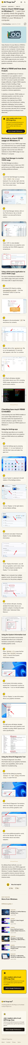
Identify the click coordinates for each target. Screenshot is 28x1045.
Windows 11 (11, 6)
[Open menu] (21, 2)
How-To (18, 6)
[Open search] (24, 2)
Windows (4, 6)
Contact (8, 1042)
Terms (19, 1042)
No (18, 888)
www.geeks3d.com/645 (9, 290)
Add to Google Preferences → (15, 131)
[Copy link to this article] (25, 24)
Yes (12, 888)
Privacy (14, 1042)
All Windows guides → (7, 904)
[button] (14, 196)
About (3, 1042)
